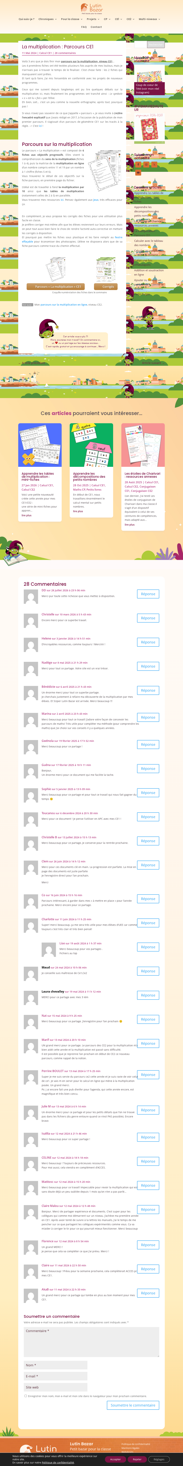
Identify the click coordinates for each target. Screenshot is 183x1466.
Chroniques (46, 19)
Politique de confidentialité (136, 1444)
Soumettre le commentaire (133, 1405)
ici (40, 126)
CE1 (117, 19)
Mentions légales (130, 1448)
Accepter (115, 1459)
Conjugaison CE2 (142, 491)
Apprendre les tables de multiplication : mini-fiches (148, 197)
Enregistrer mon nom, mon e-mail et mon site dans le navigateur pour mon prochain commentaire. (87, 1396)
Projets (91, 19)
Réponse (148, 593)
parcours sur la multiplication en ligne (64, 304)
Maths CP (79, 489)
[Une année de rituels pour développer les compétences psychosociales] (149, 80)
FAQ (84, 27)
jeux (95, 199)
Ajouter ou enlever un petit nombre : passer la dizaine (148, 284)
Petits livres (93, 489)
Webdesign (127, 1451)
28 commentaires (65, 53)
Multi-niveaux (148, 19)
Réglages (159, 1459)
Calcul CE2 (28, 489)
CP (105, 19)
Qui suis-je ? (26, 19)
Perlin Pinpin (142, 294)
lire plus (26, 515)
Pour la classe (70, 19)
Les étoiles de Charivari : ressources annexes (142, 475)
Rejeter (137, 1459)
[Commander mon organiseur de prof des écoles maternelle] (149, 128)
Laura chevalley (53, 991)
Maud (46, 967)
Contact (96, 27)
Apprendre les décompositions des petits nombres (146, 211)
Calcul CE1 (45, 53)
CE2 (129, 19)
